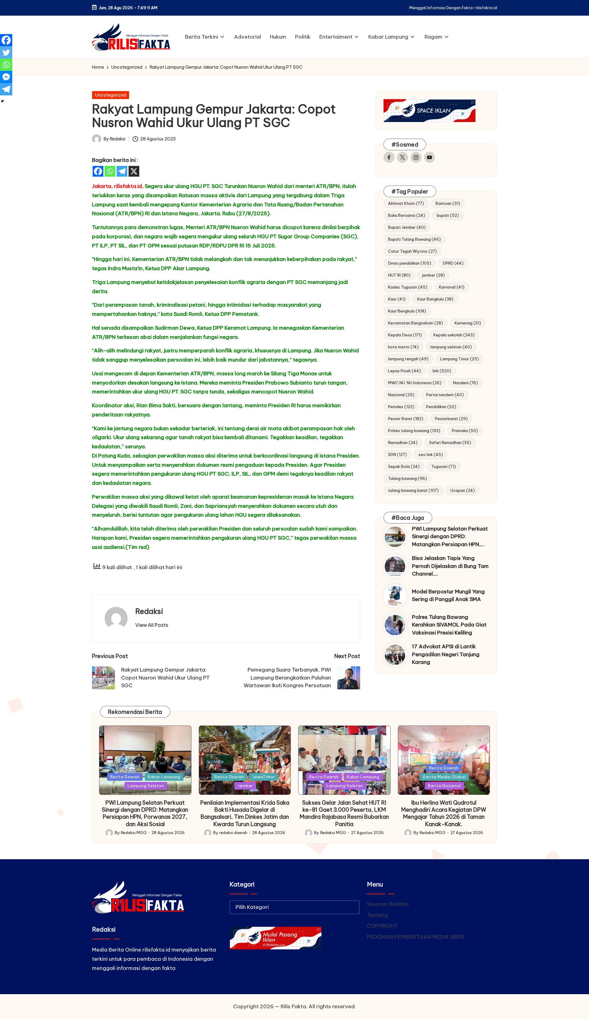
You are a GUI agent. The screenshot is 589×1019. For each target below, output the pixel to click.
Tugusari (443, 466)
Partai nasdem (445, 394)
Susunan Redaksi (388, 904)
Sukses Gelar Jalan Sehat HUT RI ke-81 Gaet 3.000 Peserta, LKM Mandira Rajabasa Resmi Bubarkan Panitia (344, 813)
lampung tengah (408, 358)
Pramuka (465, 430)
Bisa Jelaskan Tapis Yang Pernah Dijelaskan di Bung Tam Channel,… (450, 566)
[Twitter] (6, 52)
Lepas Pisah (404, 370)
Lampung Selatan (146, 785)
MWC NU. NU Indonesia (414, 382)
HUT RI (399, 275)
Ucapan (462, 490)
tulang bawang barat (413, 490)
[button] (151, 625)
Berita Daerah (125, 776)
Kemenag (468, 322)
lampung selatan (451, 346)
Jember (245, 785)
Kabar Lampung (164, 776)
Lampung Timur (459, 358)
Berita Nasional (444, 785)
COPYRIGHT (382, 925)
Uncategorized (110, 95)
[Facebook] (98, 171)
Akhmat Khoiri (406, 203)
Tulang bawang (407, 478)
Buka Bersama (406, 215)
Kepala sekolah (454, 334)
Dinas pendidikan (409, 263)
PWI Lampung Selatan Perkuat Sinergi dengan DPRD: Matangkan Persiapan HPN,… (450, 536)
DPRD (453, 263)
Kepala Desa (405, 334)
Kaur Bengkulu (407, 310)
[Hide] (2, 101)
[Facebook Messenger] (6, 77)
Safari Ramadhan (450, 442)
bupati (448, 215)
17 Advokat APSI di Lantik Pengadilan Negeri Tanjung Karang (445, 654)
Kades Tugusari (407, 287)
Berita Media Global (444, 776)
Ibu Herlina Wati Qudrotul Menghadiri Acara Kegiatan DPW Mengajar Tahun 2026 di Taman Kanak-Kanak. (443, 813)
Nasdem (465, 382)
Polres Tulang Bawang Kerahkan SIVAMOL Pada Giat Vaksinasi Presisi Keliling (449, 625)
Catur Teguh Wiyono (412, 251)
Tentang (377, 915)
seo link (430, 454)
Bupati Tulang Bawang (414, 239)
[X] (134, 171)
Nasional (401, 394)
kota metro (403, 346)
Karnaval (451, 287)
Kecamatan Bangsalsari (415, 322)
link (442, 370)
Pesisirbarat (451, 418)
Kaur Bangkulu (435, 299)
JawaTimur (263, 776)
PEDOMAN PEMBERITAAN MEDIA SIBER (415, 936)
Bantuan (448, 203)
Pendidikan (441, 406)
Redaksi (149, 611)
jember (433, 275)
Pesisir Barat (405, 418)
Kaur (397, 299)
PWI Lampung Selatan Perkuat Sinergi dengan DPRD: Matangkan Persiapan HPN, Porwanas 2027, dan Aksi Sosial (145, 813)
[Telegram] (122, 171)
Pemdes (401, 406)
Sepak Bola (404, 466)
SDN (397, 454)
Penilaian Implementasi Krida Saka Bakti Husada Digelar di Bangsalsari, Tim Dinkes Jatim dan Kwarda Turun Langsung (244, 813)
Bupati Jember (407, 227)
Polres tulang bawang (414, 430)
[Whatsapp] (110, 171)
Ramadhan (403, 442)
